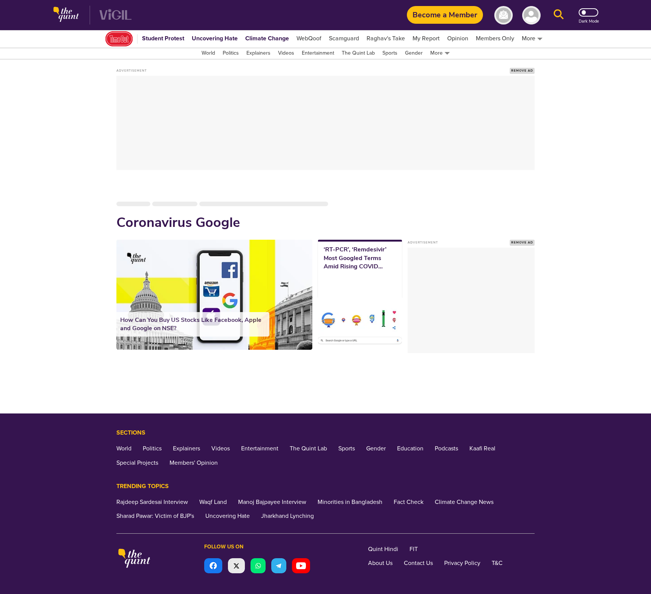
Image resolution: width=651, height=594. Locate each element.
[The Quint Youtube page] (301, 566)
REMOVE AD (522, 71)
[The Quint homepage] (66, 15)
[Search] (558, 15)
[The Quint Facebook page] (213, 566)
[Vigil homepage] (115, 15)
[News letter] (503, 15)
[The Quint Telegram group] (278, 566)
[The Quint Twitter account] (236, 566)
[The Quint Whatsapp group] (258, 566)
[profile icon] (531, 15)
